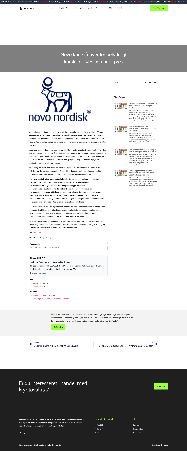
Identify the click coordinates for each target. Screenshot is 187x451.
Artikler (110, 8)
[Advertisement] (93, 28)
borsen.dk (37, 233)
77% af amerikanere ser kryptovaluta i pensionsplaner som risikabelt (142, 129)
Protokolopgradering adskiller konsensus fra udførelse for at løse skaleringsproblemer (141, 173)
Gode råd (99, 8)
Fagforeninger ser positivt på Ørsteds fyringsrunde (50, 299)
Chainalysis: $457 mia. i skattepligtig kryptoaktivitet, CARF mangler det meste (143, 106)
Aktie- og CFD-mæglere (83, 8)
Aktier (53, 8)
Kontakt (120, 8)
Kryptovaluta (64, 8)
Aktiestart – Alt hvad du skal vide (43, 295)
